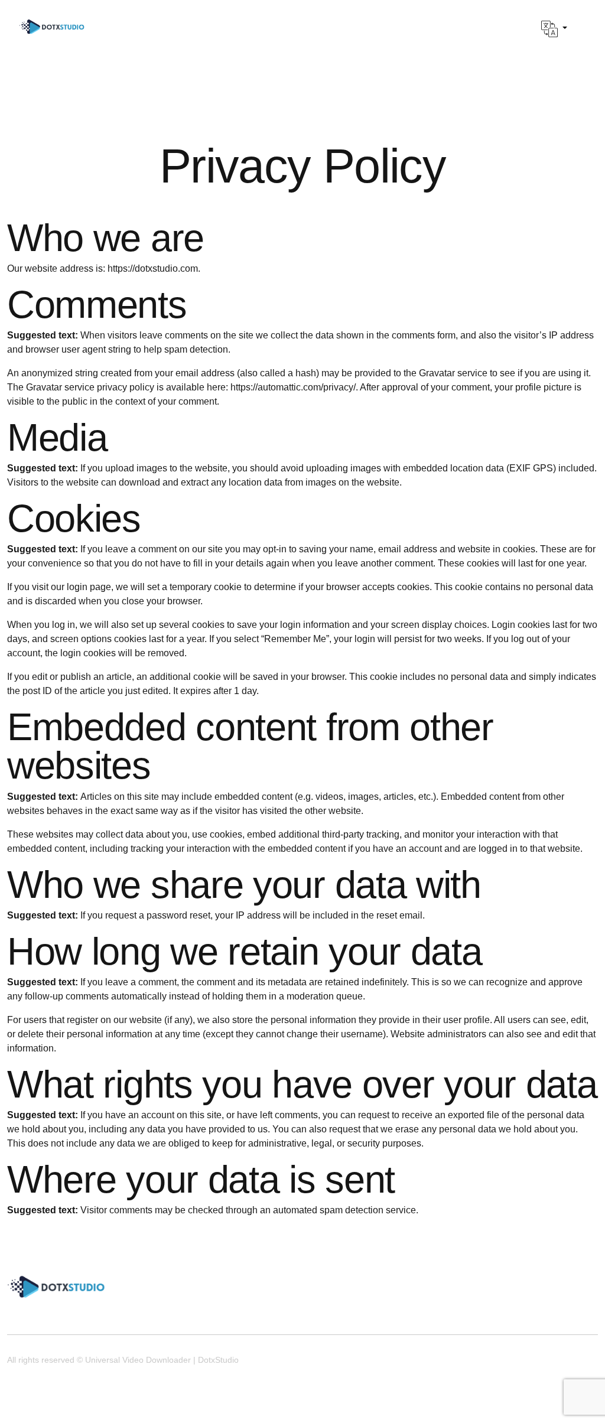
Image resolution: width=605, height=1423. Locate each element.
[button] (554, 29)
